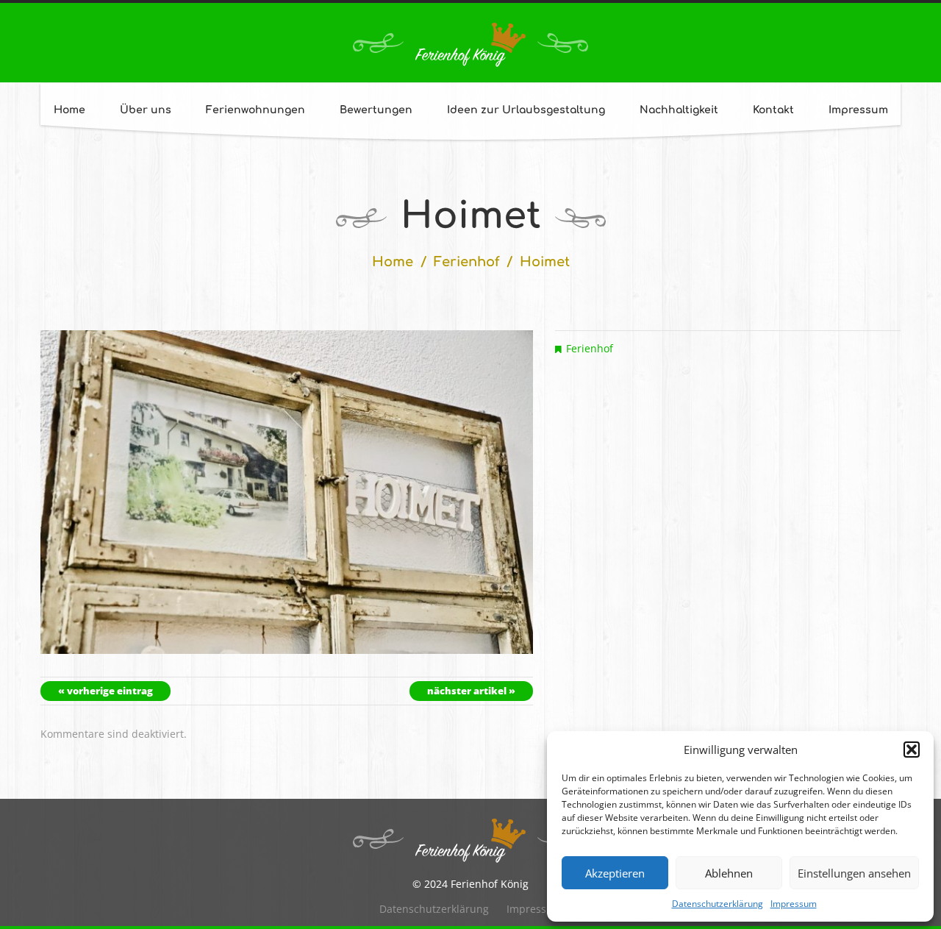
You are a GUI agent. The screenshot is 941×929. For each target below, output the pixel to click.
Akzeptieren (615, 873)
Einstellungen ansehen (854, 873)
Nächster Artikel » (471, 690)
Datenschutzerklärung (717, 903)
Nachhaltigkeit (679, 109)
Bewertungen (376, 109)
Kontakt (773, 109)
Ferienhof (467, 262)
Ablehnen (729, 873)
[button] (911, 749)
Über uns (145, 109)
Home (69, 109)
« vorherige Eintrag (105, 690)
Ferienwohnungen (255, 109)
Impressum (793, 903)
